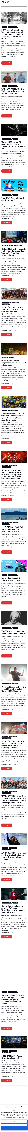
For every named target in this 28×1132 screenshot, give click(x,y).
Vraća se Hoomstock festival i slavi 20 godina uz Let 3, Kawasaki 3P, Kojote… (13, 689)
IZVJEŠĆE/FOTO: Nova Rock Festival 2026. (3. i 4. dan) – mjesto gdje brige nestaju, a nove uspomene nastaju (13, 799)
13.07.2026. (12, 495)
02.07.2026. (12, 598)
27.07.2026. (11, 218)
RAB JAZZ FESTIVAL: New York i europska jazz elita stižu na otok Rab (12, 91)
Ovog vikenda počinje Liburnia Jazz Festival (11, 579)
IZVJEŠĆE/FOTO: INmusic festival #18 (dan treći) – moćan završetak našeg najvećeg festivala (12, 744)
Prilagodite (14, 1121)
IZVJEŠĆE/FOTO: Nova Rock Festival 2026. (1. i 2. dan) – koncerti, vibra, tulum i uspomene (13, 856)
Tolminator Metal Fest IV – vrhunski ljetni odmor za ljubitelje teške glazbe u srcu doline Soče (13, 416)
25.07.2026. (15, 330)
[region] (14, 1118)
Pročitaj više (6, 62)
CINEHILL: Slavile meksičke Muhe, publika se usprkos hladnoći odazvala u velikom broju (13, 252)
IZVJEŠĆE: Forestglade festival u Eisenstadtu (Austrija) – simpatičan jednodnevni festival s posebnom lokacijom (11, 474)
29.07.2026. (14, 166)
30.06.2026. (12, 651)
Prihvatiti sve (14, 1129)
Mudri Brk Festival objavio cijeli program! (13, 199)
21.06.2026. (12, 821)
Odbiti (14, 1125)
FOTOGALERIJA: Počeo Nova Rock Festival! (11, 1057)
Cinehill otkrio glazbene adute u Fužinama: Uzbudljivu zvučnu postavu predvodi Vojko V (13, 909)
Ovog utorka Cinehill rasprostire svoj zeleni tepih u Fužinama (13, 362)
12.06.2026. (12, 1076)
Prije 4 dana (12, 58)
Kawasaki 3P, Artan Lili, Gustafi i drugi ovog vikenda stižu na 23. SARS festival (13, 145)
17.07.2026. (11, 438)
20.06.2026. (12, 875)
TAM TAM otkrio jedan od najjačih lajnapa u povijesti (13, 632)
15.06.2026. (12, 932)
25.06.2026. (12, 709)
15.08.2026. (12, 111)
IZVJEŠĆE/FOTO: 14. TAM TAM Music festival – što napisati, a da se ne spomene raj (12, 310)
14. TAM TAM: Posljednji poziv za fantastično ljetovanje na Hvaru (12, 529)
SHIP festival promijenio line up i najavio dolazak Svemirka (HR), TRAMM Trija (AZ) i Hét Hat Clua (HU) (12, 34)
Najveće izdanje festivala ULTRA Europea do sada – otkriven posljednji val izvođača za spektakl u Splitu (12, 999)
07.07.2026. (15, 548)
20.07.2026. (12, 383)
